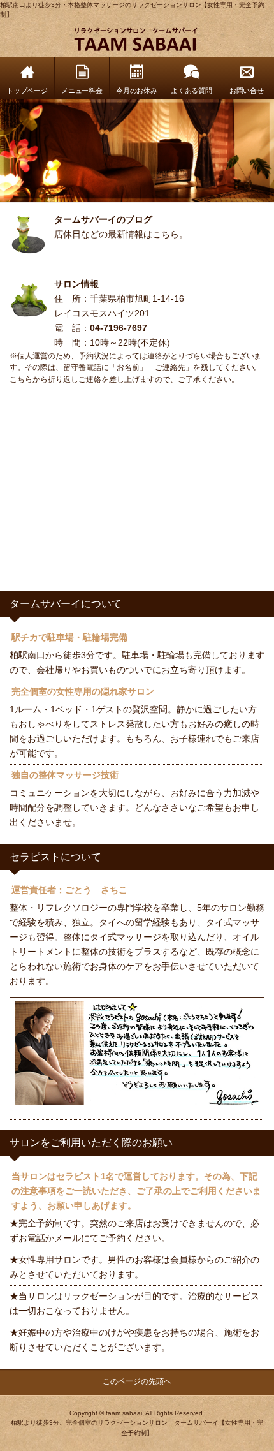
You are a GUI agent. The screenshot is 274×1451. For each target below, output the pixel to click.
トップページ (27, 90)
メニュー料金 (82, 90)
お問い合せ (246, 90)
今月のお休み (137, 90)
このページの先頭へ (137, 1381)
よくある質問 (192, 90)
